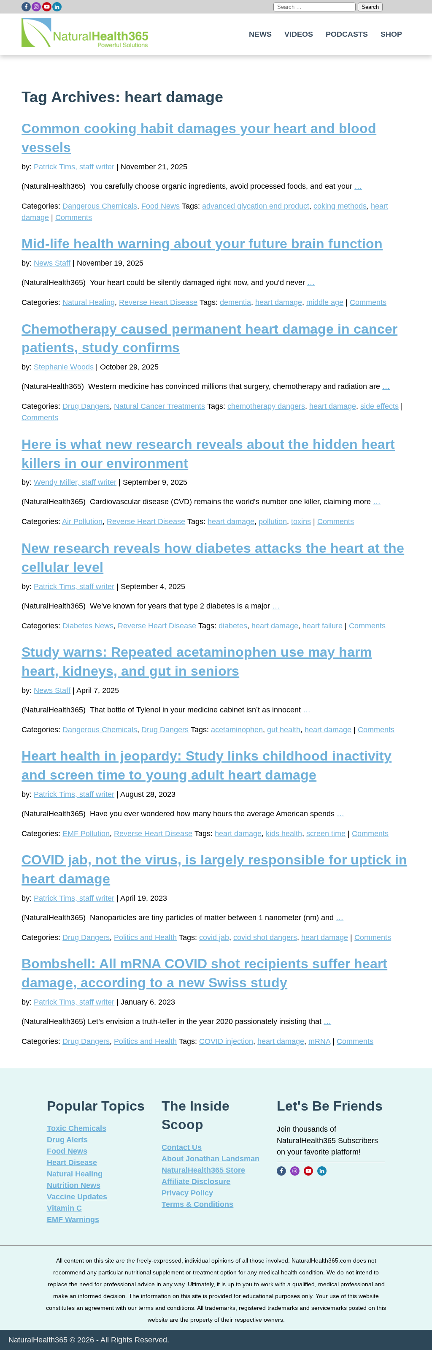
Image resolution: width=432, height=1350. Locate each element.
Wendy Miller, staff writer (75, 482)
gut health (283, 729)
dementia (235, 302)
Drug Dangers (86, 406)
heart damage (278, 302)
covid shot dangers (265, 937)
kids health (284, 833)
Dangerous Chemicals (99, 206)
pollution (273, 521)
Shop (391, 34)
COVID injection (226, 1041)
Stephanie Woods (64, 367)
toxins (301, 521)
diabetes (233, 626)
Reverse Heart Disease (158, 302)
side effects (379, 406)
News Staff (52, 263)
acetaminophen (237, 729)
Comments (73, 217)
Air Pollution (82, 521)
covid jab (214, 937)
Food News (160, 206)
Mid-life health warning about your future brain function (202, 243)
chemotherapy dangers (266, 406)
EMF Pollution (86, 833)
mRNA (319, 1041)
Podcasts (347, 34)
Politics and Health (145, 937)
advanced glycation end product (255, 206)
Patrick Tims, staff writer (74, 167)
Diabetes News (87, 626)
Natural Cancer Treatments (159, 406)
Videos (298, 34)
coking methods (340, 206)
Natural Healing (88, 302)
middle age (324, 302)
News (260, 34)
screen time (326, 833)
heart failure (322, 626)
